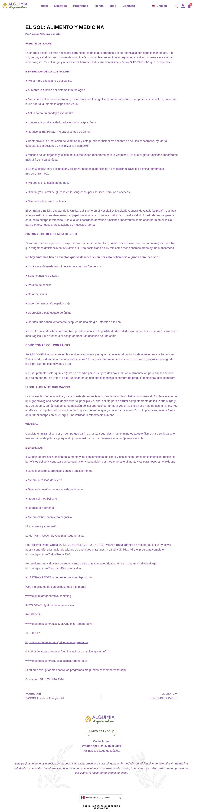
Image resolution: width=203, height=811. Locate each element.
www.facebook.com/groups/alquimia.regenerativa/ (56, 660)
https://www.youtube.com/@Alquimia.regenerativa (56, 642)
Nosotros (60, 5)
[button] (176, 6)
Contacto (129, 5)
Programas (80, 5)
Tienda (99, 5)
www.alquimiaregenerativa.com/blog (48, 596)
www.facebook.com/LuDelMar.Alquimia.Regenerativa (58, 623)
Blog (113, 5)
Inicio (44, 5)
